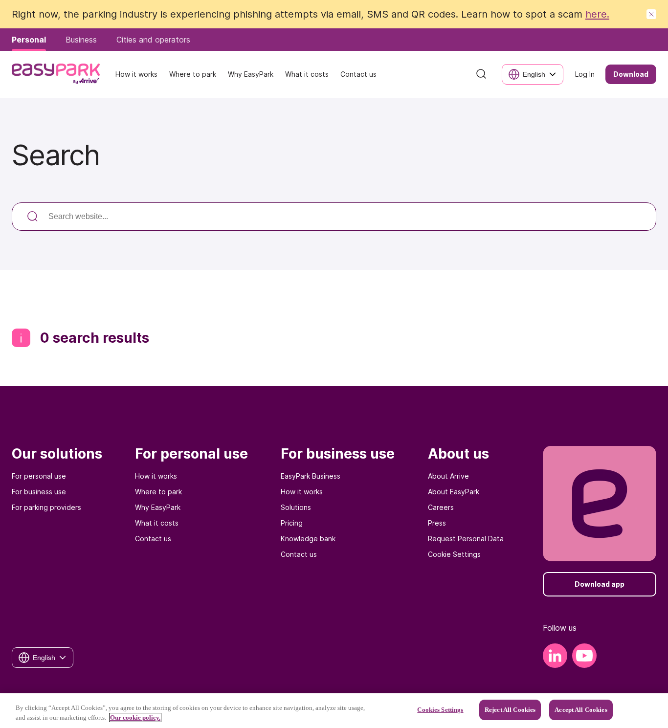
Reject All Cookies (510, 709)
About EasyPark (453, 491)
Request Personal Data (466, 538)
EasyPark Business (310, 476)
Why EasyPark (157, 507)
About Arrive (448, 476)
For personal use (39, 476)
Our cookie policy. (135, 717)
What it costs (156, 523)
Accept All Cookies (581, 709)
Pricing (292, 523)
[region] (334, 710)
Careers (441, 507)
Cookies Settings (440, 709)
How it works (156, 476)
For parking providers (46, 507)
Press (437, 523)
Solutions (296, 507)
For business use (39, 491)
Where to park (158, 491)
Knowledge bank (308, 538)
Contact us (153, 538)
